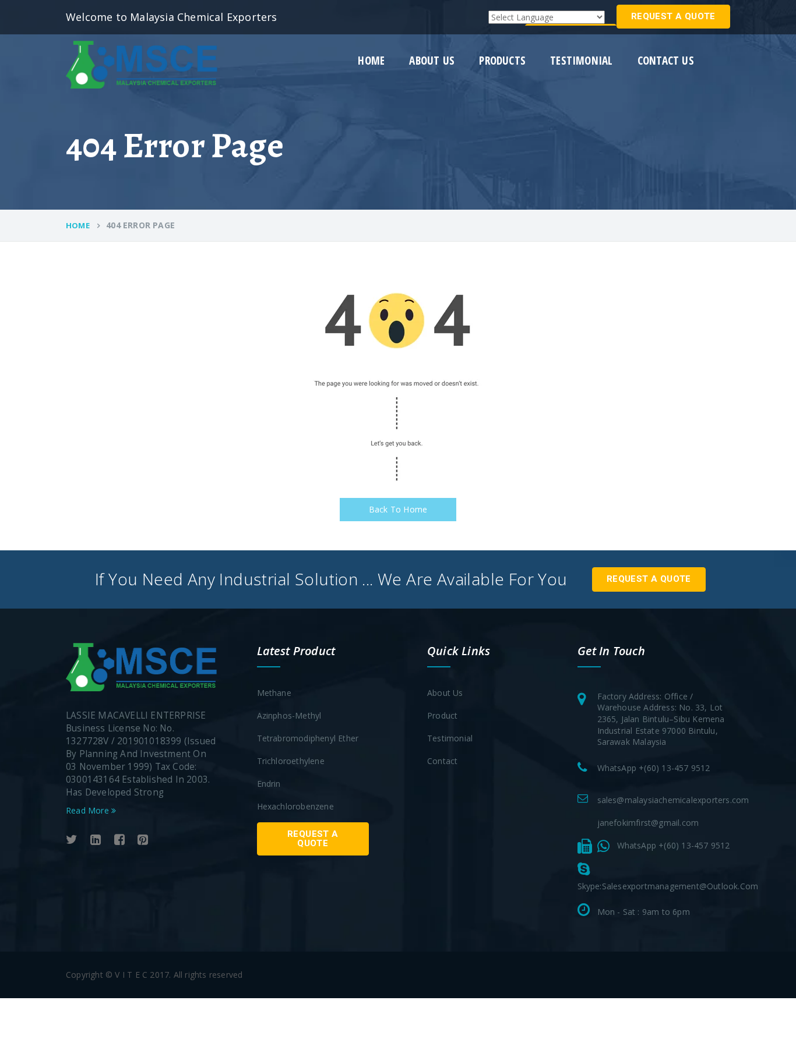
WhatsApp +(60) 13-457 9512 (653, 767)
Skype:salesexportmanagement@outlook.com (668, 886)
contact (442, 760)
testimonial (581, 60)
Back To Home (398, 509)
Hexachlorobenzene (295, 806)
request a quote (673, 16)
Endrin (269, 783)
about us (432, 60)
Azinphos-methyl (289, 715)
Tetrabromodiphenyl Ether (308, 738)
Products (502, 60)
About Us (445, 692)
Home (371, 60)
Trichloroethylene (291, 760)
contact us (665, 60)
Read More (88, 810)
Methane (274, 692)
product (442, 715)
